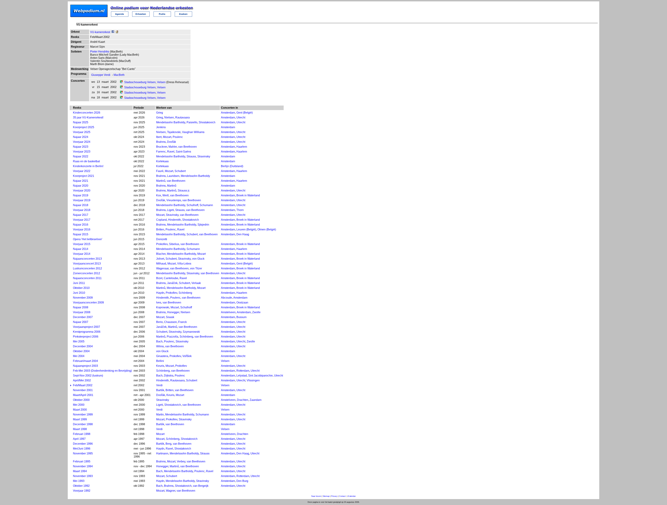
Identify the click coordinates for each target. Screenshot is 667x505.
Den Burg (242, 480)
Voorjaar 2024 (81, 141)
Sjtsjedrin (203, 224)
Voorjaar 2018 (81, 210)
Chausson (170, 321)
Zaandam (255, 399)
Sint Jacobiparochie (260, 375)
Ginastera (162, 356)
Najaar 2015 (80, 234)
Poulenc (178, 136)
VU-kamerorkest (100, 32)
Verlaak (196, 283)
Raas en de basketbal (86, 161)
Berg (168, 443)
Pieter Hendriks (99, 51)
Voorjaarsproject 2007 (86, 326)
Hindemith (174, 219)
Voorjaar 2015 (81, 244)
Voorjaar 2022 (81, 171)
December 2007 (83, 317)
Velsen (161, 82)
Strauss (191, 156)
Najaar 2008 (80, 307)
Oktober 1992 (81, 485)
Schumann (206, 205)
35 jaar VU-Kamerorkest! (88, 117)
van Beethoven (187, 146)
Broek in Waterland (248, 195)
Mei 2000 (78, 404)
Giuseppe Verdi (100, 74)
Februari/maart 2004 (85, 360)
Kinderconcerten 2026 (86, 112)
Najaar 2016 (80, 224)
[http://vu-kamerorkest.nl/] (117, 32)
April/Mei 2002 (82, 380)
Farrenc (161, 151)
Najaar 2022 (80, 156)
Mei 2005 (78, 341)
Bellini (160, 360)
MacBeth (119, 74)
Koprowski (162, 307)
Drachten (242, 399)
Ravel (170, 151)
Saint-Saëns (183, 151)
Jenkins (161, 127)
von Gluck (198, 258)
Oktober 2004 (81, 351)
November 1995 (83, 453)
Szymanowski (191, 331)
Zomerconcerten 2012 (86, 273)
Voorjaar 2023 (81, 151)
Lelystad (241, 375)
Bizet (159, 278)
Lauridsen (173, 175)
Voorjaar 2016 (81, 229)
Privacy (334, 496)
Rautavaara (182, 117)
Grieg (159, 112)
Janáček (172, 283)
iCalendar (352, 496)
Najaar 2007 (80, 321)
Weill (165, 195)
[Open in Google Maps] (121, 82)
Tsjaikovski (174, 132)
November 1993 (83, 476)
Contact (342, 496)
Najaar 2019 (80, 195)
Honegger (173, 312)
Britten (160, 229)
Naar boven (316, 496)
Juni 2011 (79, 283)
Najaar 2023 (80, 146)
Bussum (241, 317)
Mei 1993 (78, 480)
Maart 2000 (80, 409)
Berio (159, 321)
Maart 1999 (80, 419)
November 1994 (83, 466)
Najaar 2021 (80, 180)
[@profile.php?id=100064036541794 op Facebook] (113, 32)
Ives (158, 302)
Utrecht (240, 117)
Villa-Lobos (184, 263)
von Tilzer (196, 268)
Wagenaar (162, 268)
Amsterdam (228, 112)
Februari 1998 (81, 433)
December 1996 (83, 443)
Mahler (172, 146)
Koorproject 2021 (83, 175)
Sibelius (174, 244)
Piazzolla (172, 336)
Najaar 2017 (80, 214)
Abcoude (226, 297)
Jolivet (160, 258)
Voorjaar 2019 (81, 200)
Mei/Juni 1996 (81, 448)
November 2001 (83, 390)
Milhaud (161, 263)
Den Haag (242, 234)
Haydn (160, 292)
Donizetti (161, 239)
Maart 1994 (80, 471)
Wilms (160, 346)
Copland (161, 219)
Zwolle (256, 312)
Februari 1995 (81, 461)
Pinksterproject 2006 (85, 336)
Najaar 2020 (80, 185)
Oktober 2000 (81, 399)
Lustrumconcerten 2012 (87, 268)
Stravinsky (203, 156)
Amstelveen (228, 312)
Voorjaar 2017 (81, 219)
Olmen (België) (266, 229)
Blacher (161, 253)
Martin (160, 414)
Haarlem (241, 146)
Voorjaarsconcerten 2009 (88, 302)
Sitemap (326, 496)
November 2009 (83, 297)
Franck (182, 321)
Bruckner (161, 146)
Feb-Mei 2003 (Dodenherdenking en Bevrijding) (102, 370)
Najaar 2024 (80, 136)
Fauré (159, 171)
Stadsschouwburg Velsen (140, 82)
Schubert (180, 171)
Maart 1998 (80, 429)
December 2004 (83, 346)
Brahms (161, 141)
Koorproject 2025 (83, 127)
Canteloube (171, 278)
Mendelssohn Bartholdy (170, 122)
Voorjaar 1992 (81, 490)
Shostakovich (207, 122)
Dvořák (171, 141)
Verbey (181, 461)
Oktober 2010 (81, 287)
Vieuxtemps (173, 200)
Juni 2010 (79, 292)
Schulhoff (192, 205)
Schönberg (185, 292)
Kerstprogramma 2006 (86, 331)
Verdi (159, 385)
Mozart (167, 136)
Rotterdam (242, 370)
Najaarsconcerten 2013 (87, 258)
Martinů (160, 180)
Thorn (240, 210)
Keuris (160, 365)
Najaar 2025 (80, 122)
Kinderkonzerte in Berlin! (88, 166)
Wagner (170, 490)
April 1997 (79, 438)
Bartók (160, 390)
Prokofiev (162, 244)
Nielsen (169, 117)
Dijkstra (168, 375)
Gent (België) (244, 112)
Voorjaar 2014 (81, 253)
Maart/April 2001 (83, 395)
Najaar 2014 (80, 248)
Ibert (159, 136)
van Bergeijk (200, 485)
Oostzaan (242, 302)
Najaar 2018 (80, 205)
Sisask (170, 317)
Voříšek (187, 356)
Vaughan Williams (193, 132)
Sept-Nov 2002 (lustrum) (88, 375)
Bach (159, 341)
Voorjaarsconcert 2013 (87, 263)
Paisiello (192, 122)
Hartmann (162, 453)
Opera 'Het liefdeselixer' (87, 239)
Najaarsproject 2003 (85, 365)
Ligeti (170, 210)
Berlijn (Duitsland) (232, 166)
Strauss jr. (184, 190)
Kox (158, 195)
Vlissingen (253, 380)
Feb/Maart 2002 (82, 385)
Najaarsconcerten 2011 (87, 278)
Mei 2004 (78, 356)
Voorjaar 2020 (81, 190)
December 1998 (83, 424)
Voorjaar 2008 (81, 312)
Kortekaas (162, 161)
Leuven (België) (246, 229)
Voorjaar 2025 (81, 132)
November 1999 (83, 414)
